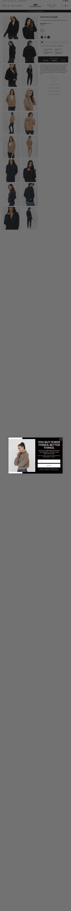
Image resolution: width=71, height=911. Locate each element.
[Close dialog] (61, 439)
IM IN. (49, 465)
